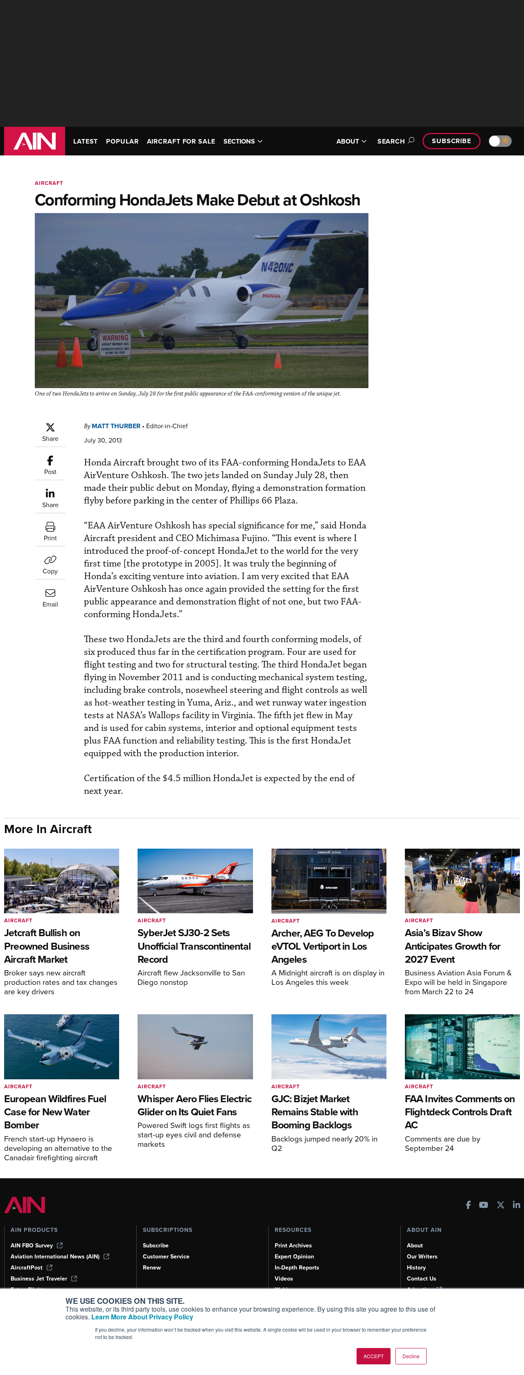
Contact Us (421, 1278)
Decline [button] (411, 1356)
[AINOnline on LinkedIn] (516, 1206)
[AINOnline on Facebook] (468, 1206)
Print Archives (293, 1245)
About (415, 1245)
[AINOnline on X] (501, 1206)
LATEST (85, 141)
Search (391, 141)
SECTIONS (239, 141)
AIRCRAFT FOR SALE (181, 141)
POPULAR (122, 141)
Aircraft (49, 183)
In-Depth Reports (297, 1267)
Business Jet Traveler (39, 1278)
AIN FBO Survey (32, 1245)
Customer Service (166, 1256)
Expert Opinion (294, 1256)
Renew (152, 1267)
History (416, 1267)
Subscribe (451, 141)
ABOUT (348, 141)
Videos (284, 1278)
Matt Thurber (116, 426)
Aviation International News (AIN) (55, 1256)
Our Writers (422, 1256)
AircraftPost (27, 1267)
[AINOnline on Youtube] (483, 1206)
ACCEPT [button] (374, 1356)
